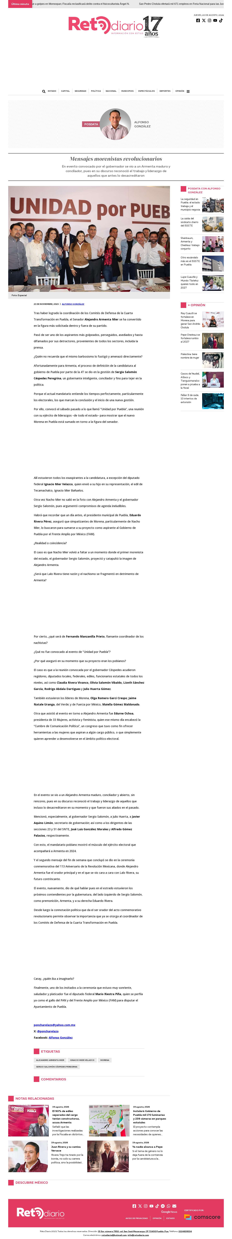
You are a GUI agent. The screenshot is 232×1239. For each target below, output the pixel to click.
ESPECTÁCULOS (146, 91)
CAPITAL (65, 91)
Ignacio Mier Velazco (82, 1060)
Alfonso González (73, 304)
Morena (104, 1060)
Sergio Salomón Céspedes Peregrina (56, 1067)
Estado (170, 1218)
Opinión (179, 91)
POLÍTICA (96, 91)
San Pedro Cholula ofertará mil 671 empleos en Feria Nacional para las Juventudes (156, 4)
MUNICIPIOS (127, 91)
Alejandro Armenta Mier (50, 1060)
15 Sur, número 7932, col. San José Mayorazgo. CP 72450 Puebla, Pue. (133, 1231)
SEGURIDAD (80, 91)
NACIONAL (111, 91)
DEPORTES (165, 91)
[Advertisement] (116, 65)
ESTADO (52, 91)
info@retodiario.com (138, 1235)
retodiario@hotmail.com (114, 1235)
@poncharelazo (48, 1031)
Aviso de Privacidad (137, 1218)
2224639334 (185, 1231)
